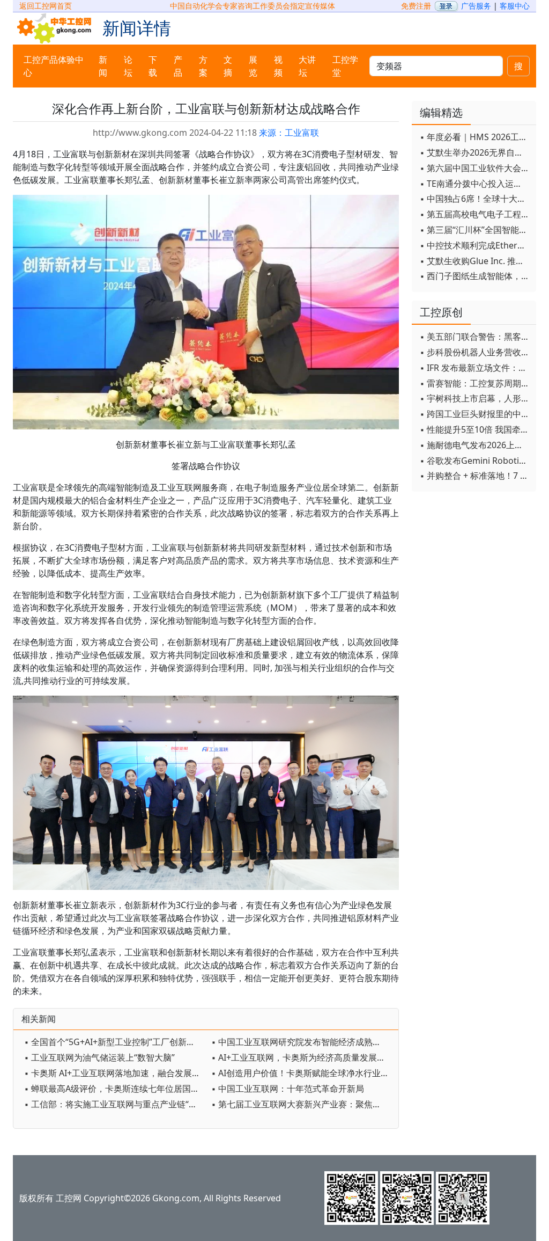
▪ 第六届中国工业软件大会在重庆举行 (475, 168)
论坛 (128, 66)
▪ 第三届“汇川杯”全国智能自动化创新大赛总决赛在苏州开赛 (475, 230)
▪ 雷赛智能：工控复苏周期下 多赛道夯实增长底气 (475, 383)
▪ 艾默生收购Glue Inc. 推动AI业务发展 (475, 261)
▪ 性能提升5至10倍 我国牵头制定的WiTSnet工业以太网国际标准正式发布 (475, 429)
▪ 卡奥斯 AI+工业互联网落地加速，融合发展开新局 (115, 1073)
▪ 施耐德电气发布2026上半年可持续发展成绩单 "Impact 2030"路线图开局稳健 (475, 445)
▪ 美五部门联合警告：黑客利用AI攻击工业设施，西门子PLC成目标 (475, 336)
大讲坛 (307, 66)
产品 (178, 66)
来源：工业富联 (289, 132)
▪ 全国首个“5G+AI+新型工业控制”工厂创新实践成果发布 (115, 1042)
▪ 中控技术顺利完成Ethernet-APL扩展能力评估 (475, 245)
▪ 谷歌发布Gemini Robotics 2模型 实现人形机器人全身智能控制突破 (475, 460)
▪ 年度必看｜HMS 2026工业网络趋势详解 (475, 137)
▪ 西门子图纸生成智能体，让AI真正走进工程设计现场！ (475, 276)
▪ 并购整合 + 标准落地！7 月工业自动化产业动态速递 (475, 475)
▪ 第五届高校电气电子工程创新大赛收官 (475, 214)
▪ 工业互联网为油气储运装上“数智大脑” (99, 1057)
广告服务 (476, 6)
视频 (278, 66)
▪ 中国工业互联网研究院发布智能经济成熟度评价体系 (302, 1042)
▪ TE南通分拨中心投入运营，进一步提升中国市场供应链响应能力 (475, 183)
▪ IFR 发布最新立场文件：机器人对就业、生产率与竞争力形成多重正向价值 (475, 368)
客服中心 (515, 6)
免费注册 (416, 6)
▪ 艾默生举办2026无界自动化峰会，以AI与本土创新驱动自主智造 (475, 152)
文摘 (228, 66)
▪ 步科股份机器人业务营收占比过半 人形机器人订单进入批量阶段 (475, 352)
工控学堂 (345, 66)
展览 (253, 66)
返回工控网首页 (45, 6)
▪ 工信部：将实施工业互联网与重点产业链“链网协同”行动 (115, 1104)
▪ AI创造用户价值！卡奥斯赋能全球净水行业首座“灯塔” (302, 1073)
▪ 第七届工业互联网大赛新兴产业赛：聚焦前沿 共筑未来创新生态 (302, 1104)
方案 (203, 66)
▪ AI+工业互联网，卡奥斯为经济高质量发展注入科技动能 (302, 1057)
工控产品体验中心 (54, 66)
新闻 (103, 66)
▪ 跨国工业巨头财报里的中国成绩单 (475, 414)
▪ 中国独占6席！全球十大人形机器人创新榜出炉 (475, 199)
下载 (153, 66)
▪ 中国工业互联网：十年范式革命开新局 (287, 1088)
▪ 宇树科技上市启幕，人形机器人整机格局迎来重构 (475, 398)
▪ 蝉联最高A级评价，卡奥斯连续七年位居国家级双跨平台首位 (115, 1088)
